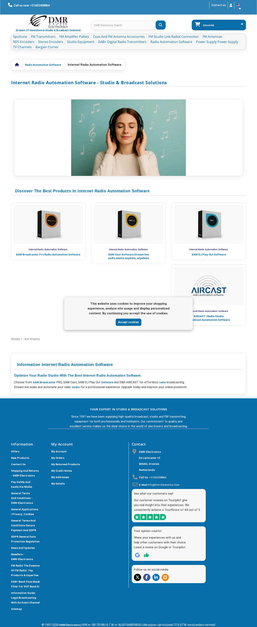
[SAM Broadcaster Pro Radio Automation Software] (48, 224)
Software (107, 382)
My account (59, 451)
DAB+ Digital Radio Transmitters (122, 42)
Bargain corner (47, 47)
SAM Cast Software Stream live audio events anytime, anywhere (128, 256)
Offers (15, 451)
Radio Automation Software (171, 42)
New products (20, 457)
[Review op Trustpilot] (146, 555)
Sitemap (16, 609)
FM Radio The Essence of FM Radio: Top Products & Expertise (25, 570)
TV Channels (22, 47)
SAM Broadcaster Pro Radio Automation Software (48, 254)
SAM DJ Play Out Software (209, 254)
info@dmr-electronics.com (163, 484)
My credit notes (61, 470)
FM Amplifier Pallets (74, 36)
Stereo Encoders (50, 42)
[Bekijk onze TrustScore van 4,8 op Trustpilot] (150, 517)
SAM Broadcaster (44, 382)
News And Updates (23, 547)
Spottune (20, 36)
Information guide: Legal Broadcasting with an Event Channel (25, 597)
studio (75, 387)
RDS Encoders (23, 42)
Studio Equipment (80, 42)
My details (58, 483)
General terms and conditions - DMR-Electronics (22, 498)
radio (162, 382)
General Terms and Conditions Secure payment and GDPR (23, 525)
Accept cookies (128, 322)
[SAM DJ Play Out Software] (209, 224)
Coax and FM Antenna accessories (119, 36)
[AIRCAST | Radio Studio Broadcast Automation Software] (209, 285)
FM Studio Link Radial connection (174, 36)
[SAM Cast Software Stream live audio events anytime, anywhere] (128, 224)
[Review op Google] (137, 555)
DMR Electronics (70, 624)
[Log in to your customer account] (231, 5)
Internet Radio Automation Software (48, 249)
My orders (57, 457)
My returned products (65, 464)
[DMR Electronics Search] (161, 25)
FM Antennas (212, 36)
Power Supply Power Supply (217, 42)
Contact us (218, 5)
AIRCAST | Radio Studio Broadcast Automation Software (209, 318)
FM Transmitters (43, 36)
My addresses (60, 477)
